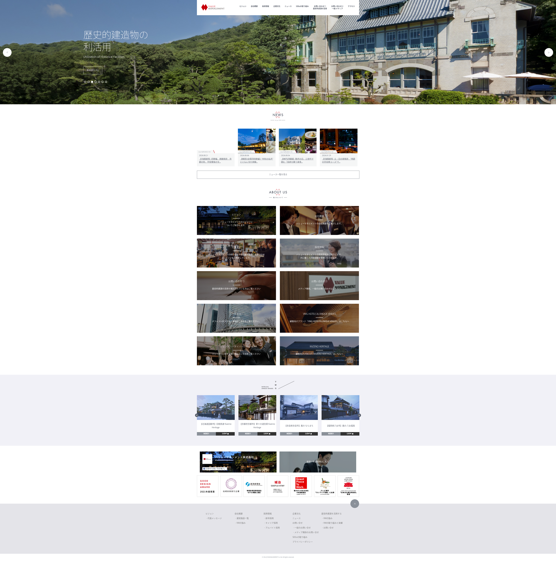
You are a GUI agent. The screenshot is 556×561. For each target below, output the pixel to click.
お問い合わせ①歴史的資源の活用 (320, 8)
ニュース (288, 6)
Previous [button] (7, 52)
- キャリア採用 (271, 523)
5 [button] (99, 82)
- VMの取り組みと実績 (332, 523)
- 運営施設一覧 (242, 518)
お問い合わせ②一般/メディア (337, 8)
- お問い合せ (328, 528)
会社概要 (254, 6)
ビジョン (242, 6)
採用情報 (265, 6)
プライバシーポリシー (302, 542)
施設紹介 (206, 433)
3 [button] (92, 82)
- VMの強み (240, 523)
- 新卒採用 (269, 518)
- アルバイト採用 (272, 528)
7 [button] (106, 82)
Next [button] (548, 52)
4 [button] (96, 82)
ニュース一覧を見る (278, 175)
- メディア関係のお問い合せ (306, 532)
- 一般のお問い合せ (302, 528)
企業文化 (276, 6)
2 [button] (89, 82)
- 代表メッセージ (214, 518)
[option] (278, 52)
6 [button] (102, 82)
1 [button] (85, 82)
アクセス (351, 6)
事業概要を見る (93, 70)
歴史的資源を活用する (331, 514)
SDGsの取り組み (302, 6)
